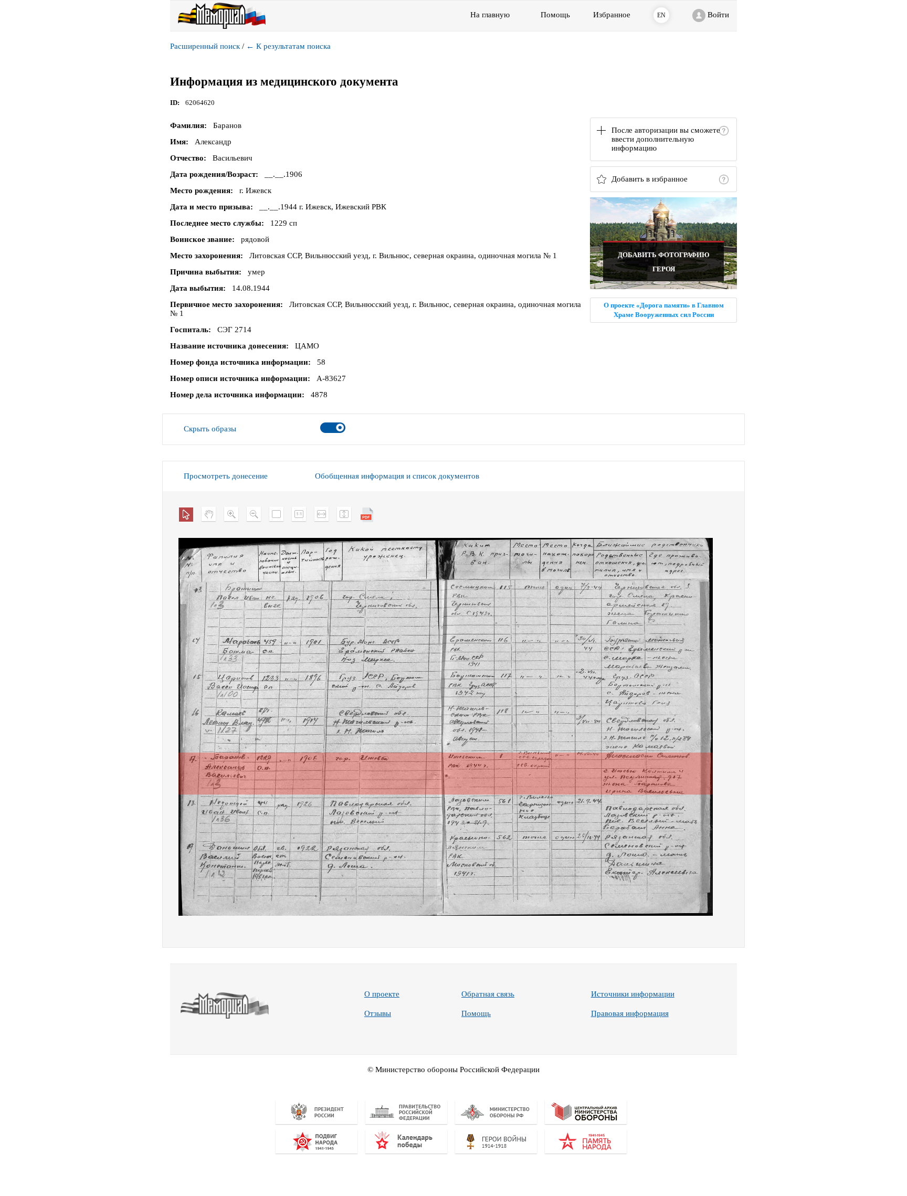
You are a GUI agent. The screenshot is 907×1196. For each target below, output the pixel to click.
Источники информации (632, 994)
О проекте (381, 994)
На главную (490, 14)
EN (661, 15)
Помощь (476, 1013)
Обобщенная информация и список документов (397, 476)
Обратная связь (487, 994)
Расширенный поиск (205, 46)
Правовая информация (630, 1013)
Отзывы (377, 1013)
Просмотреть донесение (226, 476)
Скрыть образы (210, 429)
